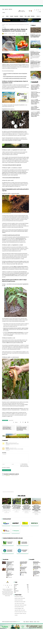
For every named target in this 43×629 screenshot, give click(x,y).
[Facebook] (34, 10)
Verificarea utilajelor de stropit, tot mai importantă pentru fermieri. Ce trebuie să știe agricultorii (35, 95)
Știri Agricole (32, 51)
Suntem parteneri (7, 519)
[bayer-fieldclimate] (21, 20)
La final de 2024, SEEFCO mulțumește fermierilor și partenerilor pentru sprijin (23, 562)
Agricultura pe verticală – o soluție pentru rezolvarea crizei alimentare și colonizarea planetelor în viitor (10, 563)
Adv (21, 565)
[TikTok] (40, 10)
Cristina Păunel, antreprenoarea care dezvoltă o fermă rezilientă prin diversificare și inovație (26, 507)
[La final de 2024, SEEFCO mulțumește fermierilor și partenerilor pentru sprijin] (17, 562)
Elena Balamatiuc (37, 575)
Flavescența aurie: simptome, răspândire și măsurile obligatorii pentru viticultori (6, 507)
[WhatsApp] (38, 12)
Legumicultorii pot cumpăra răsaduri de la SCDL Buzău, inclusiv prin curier (35, 62)
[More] (26, 34)
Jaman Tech (18, 621)
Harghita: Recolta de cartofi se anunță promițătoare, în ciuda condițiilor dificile (35, 36)
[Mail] (38, 10)
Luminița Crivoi (10, 577)
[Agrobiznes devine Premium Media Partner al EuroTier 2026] (30, 562)
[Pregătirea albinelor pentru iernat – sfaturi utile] (17, 573)
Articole (7, 24)
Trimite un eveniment (14, 475)
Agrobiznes (5, 33)
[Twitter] (11, 585)
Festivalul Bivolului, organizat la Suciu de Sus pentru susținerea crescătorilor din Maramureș (36, 573)
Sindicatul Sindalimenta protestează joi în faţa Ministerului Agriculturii (7, 428)
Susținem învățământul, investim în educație (13, 538)
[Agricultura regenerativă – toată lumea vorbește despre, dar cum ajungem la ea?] (4, 569)
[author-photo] (7, 566)
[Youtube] (40, 12)
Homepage (3, 24)
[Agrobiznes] (3, 33)
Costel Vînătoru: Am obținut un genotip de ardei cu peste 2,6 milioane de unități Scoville (35, 87)
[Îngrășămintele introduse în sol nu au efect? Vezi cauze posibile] (4, 574)
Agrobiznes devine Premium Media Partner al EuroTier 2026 (36, 562)
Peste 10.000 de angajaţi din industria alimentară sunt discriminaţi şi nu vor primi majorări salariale (22, 429)
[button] (38, 16)
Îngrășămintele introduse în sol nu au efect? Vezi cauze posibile (9, 574)
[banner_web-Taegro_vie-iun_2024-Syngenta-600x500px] (35, 44)
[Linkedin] (36, 10)
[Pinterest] (23, 422)
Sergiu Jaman (36, 564)
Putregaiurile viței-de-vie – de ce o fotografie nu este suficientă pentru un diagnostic (16, 507)
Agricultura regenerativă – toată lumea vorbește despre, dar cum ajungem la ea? (10, 569)
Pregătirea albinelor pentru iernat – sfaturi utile (23, 573)
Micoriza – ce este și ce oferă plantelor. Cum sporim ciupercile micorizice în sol (23, 568)
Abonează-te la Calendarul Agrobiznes (8, 491)
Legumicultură (11, 420)
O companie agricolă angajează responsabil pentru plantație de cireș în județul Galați (37, 567)
